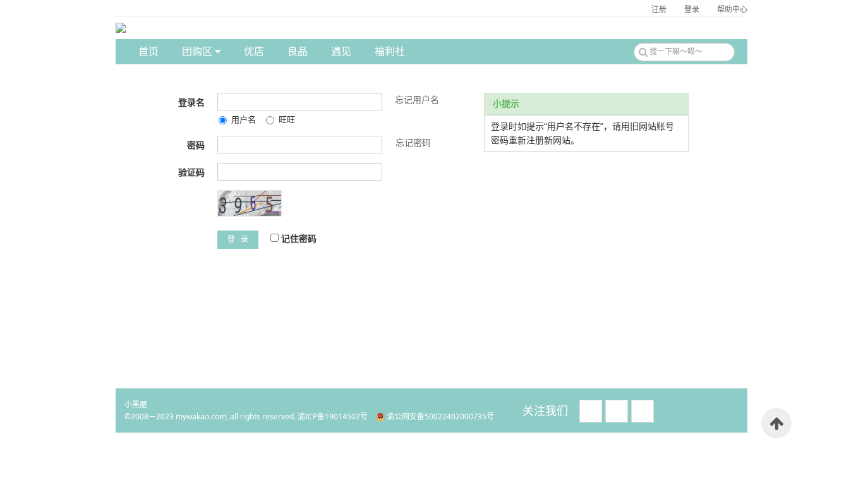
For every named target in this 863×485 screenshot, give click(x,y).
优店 (254, 51)
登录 (691, 9)
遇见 (341, 51)
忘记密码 (413, 142)
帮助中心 (732, 9)
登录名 (191, 102)
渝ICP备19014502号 (333, 416)
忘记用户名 (417, 99)
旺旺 (287, 119)
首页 (148, 51)
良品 (297, 51)
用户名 (243, 119)
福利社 (390, 51)
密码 (196, 145)
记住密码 (298, 238)
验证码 (191, 172)
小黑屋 (135, 404)
